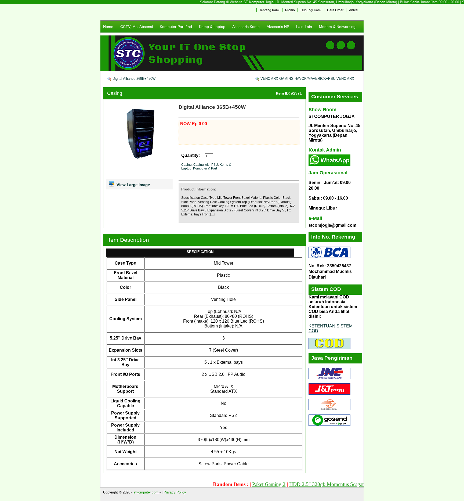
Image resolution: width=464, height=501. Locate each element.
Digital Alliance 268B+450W (134, 79)
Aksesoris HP (278, 26)
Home (108, 26)
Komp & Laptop (212, 26)
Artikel (353, 10)
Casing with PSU (205, 165)
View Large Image (132, 184)
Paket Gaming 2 (257, 484)
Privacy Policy (175, 492)
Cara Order (335, 10)
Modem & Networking (337, 26)
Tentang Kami (269, 10)
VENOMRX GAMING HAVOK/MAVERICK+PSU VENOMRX (307, 79)
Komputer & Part (205, 168)
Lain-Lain (304, 26)
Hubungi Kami (310, 10)
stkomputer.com (146, 492)
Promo (290, 10)
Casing (114, 93)
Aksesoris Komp (246, 26)
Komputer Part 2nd (176, 26)
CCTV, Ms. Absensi (136, 26)
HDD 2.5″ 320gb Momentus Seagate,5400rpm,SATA (333, 484)
